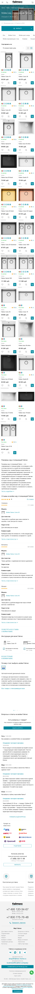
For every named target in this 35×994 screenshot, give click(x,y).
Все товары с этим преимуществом (13, 688)
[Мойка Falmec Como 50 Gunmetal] (9, 228)
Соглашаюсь (17, 991)
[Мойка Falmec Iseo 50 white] (26, 128)
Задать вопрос (17, 728)
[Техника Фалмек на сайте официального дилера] (17, 2)
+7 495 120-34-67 (17, 909)
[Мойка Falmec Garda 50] (26, 363)
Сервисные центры (7, 941)
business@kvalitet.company (17, 963)
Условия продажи (17, 973)
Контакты (4, 943)
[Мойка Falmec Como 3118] (9, 430)
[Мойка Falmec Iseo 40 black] (9, 363)
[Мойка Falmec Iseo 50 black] (9, 161)
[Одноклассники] (20, 952)
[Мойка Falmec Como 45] (9, 296)
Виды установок (23, 939)
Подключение (5, 933)
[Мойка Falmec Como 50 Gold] (9, 195)
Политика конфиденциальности (17, 971)
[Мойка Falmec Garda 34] (9, 128)
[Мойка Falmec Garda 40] (9, 329)
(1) (15, 72)
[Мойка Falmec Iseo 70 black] (26, 397)
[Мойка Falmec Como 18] (9, 60)
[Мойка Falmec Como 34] (26, 60)
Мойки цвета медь (24, 35)
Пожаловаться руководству (17, 966)
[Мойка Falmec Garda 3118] (26, 262)
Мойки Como (12, 35)
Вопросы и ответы (23, 931)
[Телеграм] (24, 952)
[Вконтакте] (10, 952)
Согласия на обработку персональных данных (22, 988)
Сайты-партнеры (23, 943)
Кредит (3, 935)
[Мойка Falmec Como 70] (26, 296)
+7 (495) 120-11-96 (17, 859)
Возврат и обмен (6, 939)
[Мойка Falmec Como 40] (9, 94)
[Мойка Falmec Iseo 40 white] (26, 329)
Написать (17, 864)
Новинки (24, 39)
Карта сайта (17, 975)
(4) (33, 105)
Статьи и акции (22, 933)
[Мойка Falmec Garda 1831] (9, 262)
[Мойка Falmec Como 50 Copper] (26, 195)
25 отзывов (30, 499)
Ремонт (3, 937)
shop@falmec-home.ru (17, 959)
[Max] (15, 952)
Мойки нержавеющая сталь (11, 39)
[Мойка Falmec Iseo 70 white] (9, 397)
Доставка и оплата (7, 931)
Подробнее (17, 846)
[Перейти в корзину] (33, 2)
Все (4, 35)
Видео (20, 937)
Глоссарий (21, 935)
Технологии (21, 941)
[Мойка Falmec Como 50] (26, 94)
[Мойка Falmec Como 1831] (26, 228)
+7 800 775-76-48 (17, 917)
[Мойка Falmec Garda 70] (26, 161)
